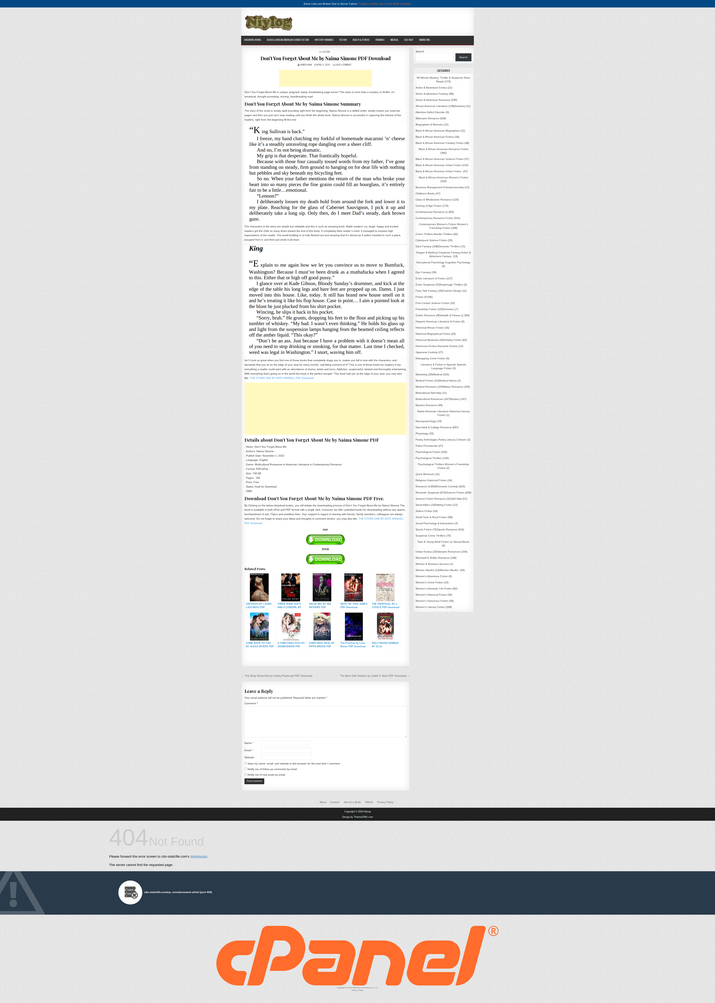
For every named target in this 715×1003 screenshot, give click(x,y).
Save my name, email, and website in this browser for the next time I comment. (294, 763)
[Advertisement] (325, 78)
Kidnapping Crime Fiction (430, 358)
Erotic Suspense (425, 284)
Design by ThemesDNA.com (357, 817)
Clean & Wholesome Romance (434, 199)
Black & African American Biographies (438, 130)
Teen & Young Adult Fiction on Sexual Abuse (443, 541)
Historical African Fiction (430, 327)
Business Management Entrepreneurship (440, 187)
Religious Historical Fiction (431, 480)
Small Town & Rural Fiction (431, 517)
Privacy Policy (385, 802)
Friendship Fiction (426, 309)
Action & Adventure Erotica (431, 87)
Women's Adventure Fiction (432, 576)
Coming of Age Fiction (428, 205)
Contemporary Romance (430, 211)
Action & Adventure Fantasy (432, 93)
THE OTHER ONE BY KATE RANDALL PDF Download (282, 377)
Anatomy (460, 106)
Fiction (343, 40)
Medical (394, 40)
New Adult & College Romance (434, 427)
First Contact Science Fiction (432, 303)
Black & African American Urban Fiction (438, 165)
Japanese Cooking (427, 352)
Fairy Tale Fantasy (426, 290)
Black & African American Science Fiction (288, 40)
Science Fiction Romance (431, 498)
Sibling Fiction (444, 504)
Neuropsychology (426, 421)
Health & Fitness (361, 40)
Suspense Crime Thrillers (430, 535)
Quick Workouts (425, 474)
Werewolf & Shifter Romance (432, 557)
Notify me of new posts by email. (267, 774)
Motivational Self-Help (428, 392)
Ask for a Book (352, 802)
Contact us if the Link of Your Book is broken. (385, 3)
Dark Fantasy (423, 246)
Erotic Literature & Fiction (430, 278)
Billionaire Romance (427, 118)
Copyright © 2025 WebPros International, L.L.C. (357, 988)
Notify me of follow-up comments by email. (273, 769)
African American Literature (432, 106)
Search (420, 51)
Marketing (424, 40)
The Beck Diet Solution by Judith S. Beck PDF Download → (375, 675)
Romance (380, 40)
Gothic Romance (425, 315)
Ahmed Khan (306, 64)
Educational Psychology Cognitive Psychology (443, 262)
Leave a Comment (343, 64)
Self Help (408, 40)
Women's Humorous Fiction (432, 600)
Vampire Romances (448, 551)
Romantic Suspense (427, 492)
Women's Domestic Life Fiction (434, 588)
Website (249, 757)
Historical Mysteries (427, 339)
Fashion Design (452, 290)
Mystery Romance (324, 40)
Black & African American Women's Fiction (443, 177)
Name (248, 743)
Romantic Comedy (447, 486)
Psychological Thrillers (429, 458)
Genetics (449, 309)
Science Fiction (455, 492)
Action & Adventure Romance (433, 99)
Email (248, 750)
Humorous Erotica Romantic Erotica (437, 346)
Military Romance (452, 386)
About (323, 802)
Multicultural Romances (429, 399)
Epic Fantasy (423, 272)
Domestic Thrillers (449, 246)
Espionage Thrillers (451, 284)
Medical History (448, 380)
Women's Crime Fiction (429, 582)
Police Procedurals (427, 445)
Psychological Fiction (428, 451)
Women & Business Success (432, 563)
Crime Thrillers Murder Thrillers (434, 234)
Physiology (422, 433)
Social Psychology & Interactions (435, 523)
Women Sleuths (425, 570)
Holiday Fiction (452, 339)
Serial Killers (423, 504)
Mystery (455, 399)
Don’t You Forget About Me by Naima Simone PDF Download (325, 58)
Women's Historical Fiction (431, 594)
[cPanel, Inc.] (357, 984)
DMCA (369, 802)
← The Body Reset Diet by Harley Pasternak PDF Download (276, 675)
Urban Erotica (424, 551)
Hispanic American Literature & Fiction (438, 321)
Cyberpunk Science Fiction (431, 240)
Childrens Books (252, 40)
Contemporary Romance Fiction (434, 218)
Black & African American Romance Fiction (443, 149)
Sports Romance (447, 529)
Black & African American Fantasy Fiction (440, 142)
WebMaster (198, 856)
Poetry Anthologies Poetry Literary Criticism (441, 439)
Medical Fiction (424, 380)
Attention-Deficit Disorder (430, 112)
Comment (251, 703)
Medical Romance (426, 386)
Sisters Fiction (424, 511)
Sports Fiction (424, 529)
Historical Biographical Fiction (433, 333)
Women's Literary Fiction (430, 606)
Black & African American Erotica (435, 136)
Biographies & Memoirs (429, 124)
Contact (334, 802)
